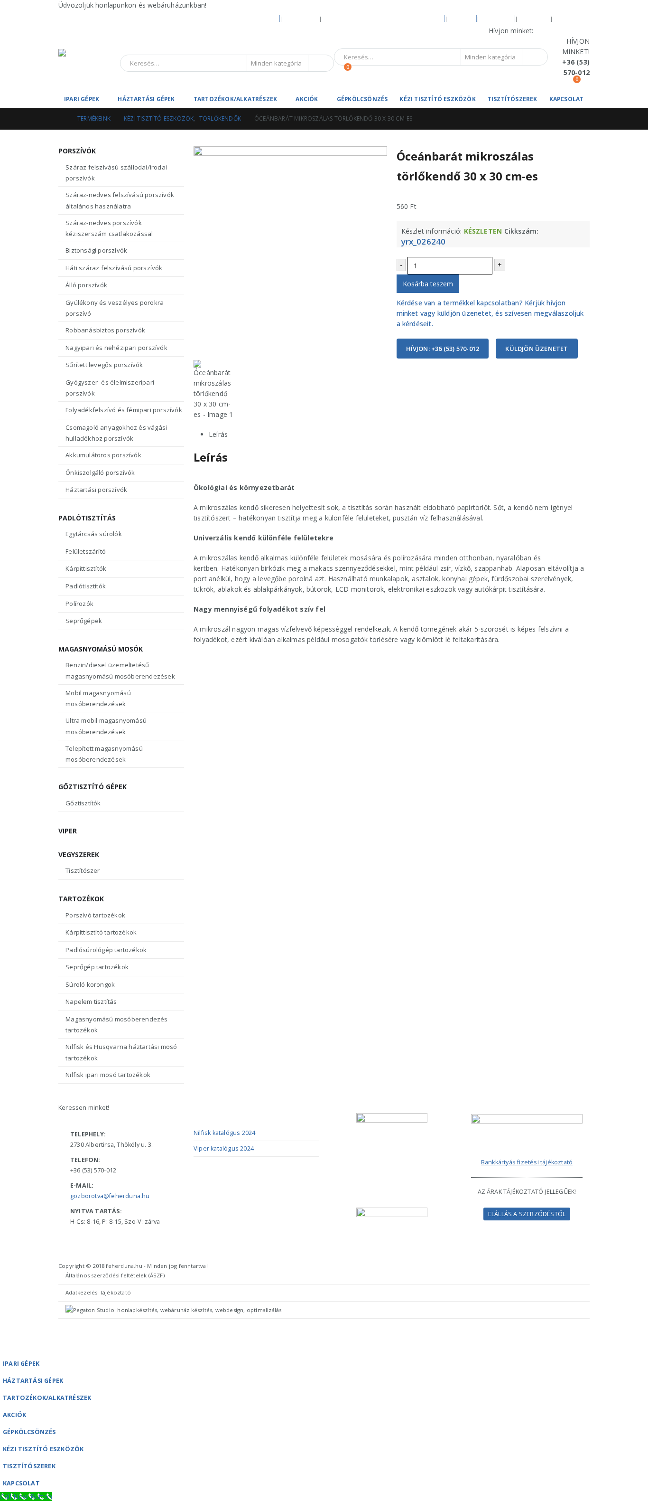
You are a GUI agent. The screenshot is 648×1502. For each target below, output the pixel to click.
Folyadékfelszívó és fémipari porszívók (123, 410)
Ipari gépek (81, 99)
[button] (5, 1348)
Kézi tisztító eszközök (437, 99)
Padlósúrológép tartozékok (106, 949)
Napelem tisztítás (91, 1001)
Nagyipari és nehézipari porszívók (116, 347)
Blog (461, 17)
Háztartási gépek (146, 99)
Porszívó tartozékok (95, 915)
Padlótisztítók (85, 586)
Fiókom (497, 17)
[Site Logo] (89, 63)
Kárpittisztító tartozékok (101, 932)
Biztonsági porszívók (96, 250)
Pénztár (572, 17)
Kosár (534, 17)
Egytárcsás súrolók (93, 533)
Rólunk (301, 17)
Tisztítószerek (512, 99)
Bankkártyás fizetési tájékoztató (527, 1162)
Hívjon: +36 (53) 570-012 (443, 348)
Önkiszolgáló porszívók (100, 472)
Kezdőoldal (254, 17)
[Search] (320, 63)
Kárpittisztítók (85, 568)
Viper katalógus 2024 (224, 1148)
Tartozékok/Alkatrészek (235, 99)
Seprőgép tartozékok (97, 967)
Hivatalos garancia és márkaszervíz (383, 17)
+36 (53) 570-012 (563, 30)
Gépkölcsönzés (362, 99)
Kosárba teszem (428, 283)
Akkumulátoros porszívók (103, 455)
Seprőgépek (83, 620)
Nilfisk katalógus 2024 (224, 1133)
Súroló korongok (90, 984)
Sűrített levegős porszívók (104, 364)
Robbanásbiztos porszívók (105, 330)
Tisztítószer (82, 870)
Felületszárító (85, 551)
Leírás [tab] (218, 434)
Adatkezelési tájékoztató (98, 1292)
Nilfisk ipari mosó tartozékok (107, 1074)
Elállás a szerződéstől (526, 1214)
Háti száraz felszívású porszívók (113, 268)
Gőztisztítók (83, 803)
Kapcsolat (566, 99)
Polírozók (79, 603)
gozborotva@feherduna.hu (110, 1196)
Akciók (307, 99)
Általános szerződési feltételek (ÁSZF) (115, 1275)
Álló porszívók (86, 285)
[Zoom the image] (527, 1119)
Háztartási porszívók (96, 489)
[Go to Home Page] (61, 118)
